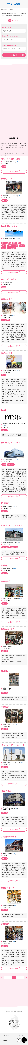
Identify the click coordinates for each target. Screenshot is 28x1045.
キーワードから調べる (9, 45)
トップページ (4, 9)
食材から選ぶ (6, 27)
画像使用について (7, 1040)
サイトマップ (7, 1035)
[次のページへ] (26, 977)
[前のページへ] (2, 977)
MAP (16, 161)
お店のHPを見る (13, 171)
